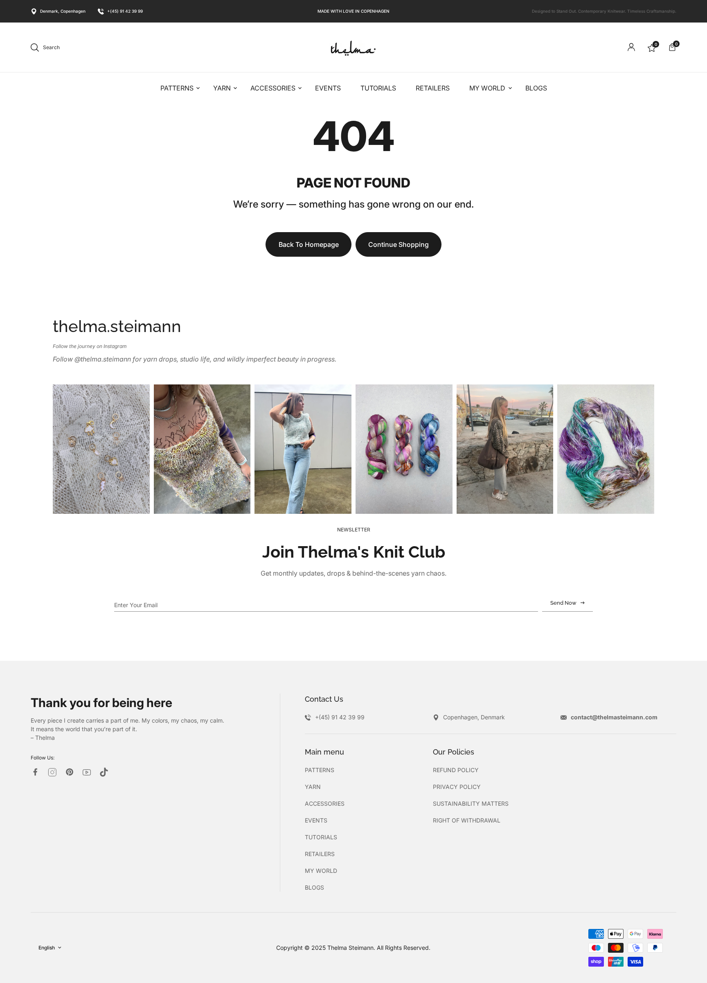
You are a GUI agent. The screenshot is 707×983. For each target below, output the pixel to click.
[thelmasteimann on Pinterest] (69, 772)
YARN (313, 786)
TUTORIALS (321, 837)
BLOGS (314, 887)
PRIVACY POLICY (457, 786)
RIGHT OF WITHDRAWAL (466, 820)
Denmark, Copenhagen (63, 11)
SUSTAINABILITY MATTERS (471, 803)
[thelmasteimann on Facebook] (35, 772)
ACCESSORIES (324, 803)
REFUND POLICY (456, 769)
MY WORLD (321, 870)
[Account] (631, 47)
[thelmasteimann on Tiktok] (103, 772)
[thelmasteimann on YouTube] (86, 772)
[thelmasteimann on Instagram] (52, 772)
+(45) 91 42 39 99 (125, 11)
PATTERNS (319, 769)
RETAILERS (320, 853)
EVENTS (316, 820)
